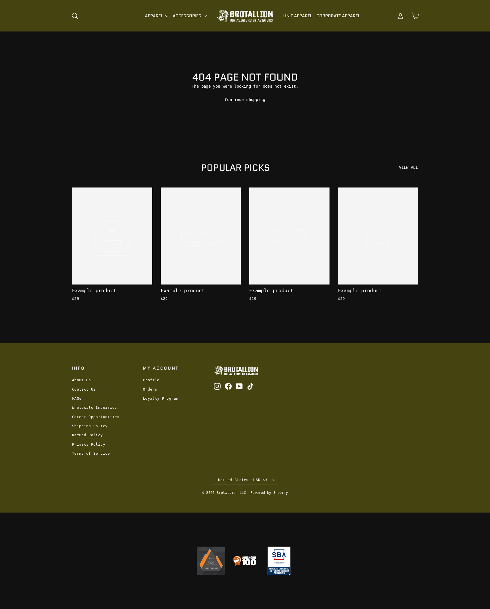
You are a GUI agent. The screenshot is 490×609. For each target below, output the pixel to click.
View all (408, 167)
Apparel (154, 16)
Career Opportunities (95, 417)
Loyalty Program (160, 398)
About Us (81, 380)
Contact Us (84, 389)
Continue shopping (245, 99)
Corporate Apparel (338, 16)
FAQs (76, 398)
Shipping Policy (89, 426)
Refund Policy (87, 435)
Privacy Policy (88, 444)
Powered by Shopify (269, 493)
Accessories (187, 16)
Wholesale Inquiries (94, 407)
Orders (150, 389)
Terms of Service (91, 453)
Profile (151, 380)
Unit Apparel (297, 16)
